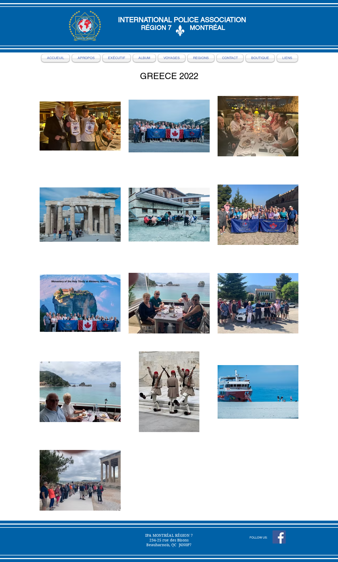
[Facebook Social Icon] (279, 537)
